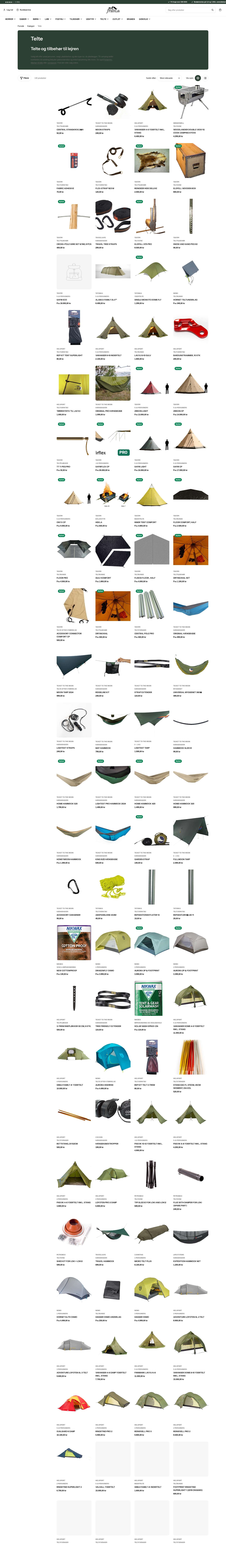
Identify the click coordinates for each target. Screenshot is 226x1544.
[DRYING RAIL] (113, 605)
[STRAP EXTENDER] (152, 664)
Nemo (175, 293)
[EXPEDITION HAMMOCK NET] (190, 1233)
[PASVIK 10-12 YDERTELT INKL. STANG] (152, 1115)
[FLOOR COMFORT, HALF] (190, 494)
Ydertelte (139, 296)
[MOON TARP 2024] (74, 664)
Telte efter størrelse (67, 630)
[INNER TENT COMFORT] (152, 494)
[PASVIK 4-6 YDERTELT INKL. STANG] (74, 1174)
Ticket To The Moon (103, 123)
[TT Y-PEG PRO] (74, 438)
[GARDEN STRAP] (152, 831)
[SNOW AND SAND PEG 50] (190, 216)
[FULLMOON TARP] (190, 831)
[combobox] (188, 10)
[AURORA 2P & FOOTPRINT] (190, 942)
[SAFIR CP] (190, 438)
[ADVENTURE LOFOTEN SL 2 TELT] (190, 1289)
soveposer (51, 63)
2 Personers (179, 967)
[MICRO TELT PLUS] (152, 1233)
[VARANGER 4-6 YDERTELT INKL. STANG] (152, 101)
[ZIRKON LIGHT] (152, 383)
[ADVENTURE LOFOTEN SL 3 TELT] (74, 1344)
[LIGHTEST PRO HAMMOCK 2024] (113, 775)
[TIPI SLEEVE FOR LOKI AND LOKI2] (152, 1174)
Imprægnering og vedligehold (148, 1023)
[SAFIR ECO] (74, 271)
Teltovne (177, 126)
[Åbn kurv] (220, 10)
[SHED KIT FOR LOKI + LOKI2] (74, 1233)
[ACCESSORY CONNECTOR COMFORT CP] (74, 605)
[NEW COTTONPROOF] (74, 942)
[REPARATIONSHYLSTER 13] (152, 887)
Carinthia (138, 1255)
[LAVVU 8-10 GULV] (152, 327)
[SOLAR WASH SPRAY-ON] (152, 998)
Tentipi (60, 123)
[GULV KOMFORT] (113, 550)
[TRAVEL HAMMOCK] (113, 1233)
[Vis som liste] (205, 78)
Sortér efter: (151, 78)
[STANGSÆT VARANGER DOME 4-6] (113, 1517)
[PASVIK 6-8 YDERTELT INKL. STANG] (190, 1115)
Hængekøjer (101, 126)
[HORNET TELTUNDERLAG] (190, 271)
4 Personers (62, 1082)
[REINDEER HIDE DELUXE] (152, 160)
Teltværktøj (62, 185)
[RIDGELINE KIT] (113, 664)
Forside (21, 26)
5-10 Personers (141, 126)
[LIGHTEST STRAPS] (74, 720)
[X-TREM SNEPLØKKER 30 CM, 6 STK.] (74, 998)
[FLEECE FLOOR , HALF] (152, 550)
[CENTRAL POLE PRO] (152, 605)
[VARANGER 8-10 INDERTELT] (113, 327)
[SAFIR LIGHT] (152, 438)
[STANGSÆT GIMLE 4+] (152, 1517)
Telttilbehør (62, 126)
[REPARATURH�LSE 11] (190, 887)
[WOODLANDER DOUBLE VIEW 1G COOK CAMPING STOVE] (190, 101)
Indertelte (139, 519)
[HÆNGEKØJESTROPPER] (113, 1115)
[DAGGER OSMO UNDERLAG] (113, 1289)
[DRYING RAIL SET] (190, 550)
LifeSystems (178, 1255)
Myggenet (177, 689)
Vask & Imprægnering (66, 967)
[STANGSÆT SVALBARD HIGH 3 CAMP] (74, 1517)
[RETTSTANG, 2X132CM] (74, 1115)
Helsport (138, 123)
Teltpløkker (62, 463)
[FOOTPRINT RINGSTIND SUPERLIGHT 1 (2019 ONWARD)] (190, 1459)
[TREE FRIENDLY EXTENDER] (113, 998)
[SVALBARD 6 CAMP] (74, 1403)
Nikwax (60, 964)
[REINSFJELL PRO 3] (152, 1403)
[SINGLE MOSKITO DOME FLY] (152, 271)
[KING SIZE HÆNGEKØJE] (113, 831)
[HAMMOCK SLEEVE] (190, 720)
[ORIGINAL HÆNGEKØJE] (190, 605)
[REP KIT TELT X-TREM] (152, 1057)
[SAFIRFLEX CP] (113, 438)
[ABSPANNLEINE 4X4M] (113, 887)
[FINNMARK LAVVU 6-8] (152, 1344)
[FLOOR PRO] (74, 550)
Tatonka (99, 293)
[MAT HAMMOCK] (113, 720)
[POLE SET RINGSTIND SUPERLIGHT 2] (190, 1517)
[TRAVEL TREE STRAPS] (113, 216)
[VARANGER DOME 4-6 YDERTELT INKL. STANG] (190, 998)
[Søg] (212, 10)
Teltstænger (140, 630)
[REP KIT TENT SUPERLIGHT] (74, 327)
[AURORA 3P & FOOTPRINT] (152, 942)
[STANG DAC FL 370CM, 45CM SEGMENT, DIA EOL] (190, 1057)
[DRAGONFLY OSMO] (113, 942)
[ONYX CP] (74, 494)
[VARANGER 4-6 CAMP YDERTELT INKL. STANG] (113, 1344)
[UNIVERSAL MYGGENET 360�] (190, 664)
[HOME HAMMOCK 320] (190, 775)
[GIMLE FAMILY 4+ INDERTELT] (152, 1459)
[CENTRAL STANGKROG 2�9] (74, 101)
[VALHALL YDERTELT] (113, 1459)
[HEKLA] (113, 494)
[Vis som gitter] (198, 78)
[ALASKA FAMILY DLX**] (113, 271)
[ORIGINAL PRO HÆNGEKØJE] (113, 383)
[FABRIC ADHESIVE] (74, 160)
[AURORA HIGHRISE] (113, 1057)
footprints (108, 60)
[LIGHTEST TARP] (152, 720)
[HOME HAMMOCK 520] (74, 775)
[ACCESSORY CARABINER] (74, 887)
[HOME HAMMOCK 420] (152, 775)
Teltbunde (178, 296)
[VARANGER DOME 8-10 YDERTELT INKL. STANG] (190, 1344)
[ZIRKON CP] (190, 383)
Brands (131, 19)
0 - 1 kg (137, 744)
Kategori (30, 26)
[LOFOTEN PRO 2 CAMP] (113, 1174)
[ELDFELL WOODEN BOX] (190, 160)
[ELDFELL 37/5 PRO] (152, 216)
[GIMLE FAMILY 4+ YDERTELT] (74, 1057)
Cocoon (99, 1137)
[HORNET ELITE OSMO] (74, 1289)
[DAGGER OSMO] (152, 1289)
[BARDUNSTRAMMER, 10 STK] (190, 327)
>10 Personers (102, 463)
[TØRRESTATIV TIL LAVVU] (74, 383)
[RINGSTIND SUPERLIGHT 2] (74, 1459)
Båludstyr (100, 519)
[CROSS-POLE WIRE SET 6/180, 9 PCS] (74, 216)
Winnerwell (178, 123)
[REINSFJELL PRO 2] (190, 1403)
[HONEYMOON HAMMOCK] (74, 831)
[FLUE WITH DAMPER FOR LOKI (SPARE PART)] (190, 1174)
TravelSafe (100, 238)
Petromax (138, 1196)
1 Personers (101, 967)
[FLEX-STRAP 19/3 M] (113, 160)
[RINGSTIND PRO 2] (113, 1403)
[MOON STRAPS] (113, 101)
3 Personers (140, 967)
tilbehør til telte (37, 63)
